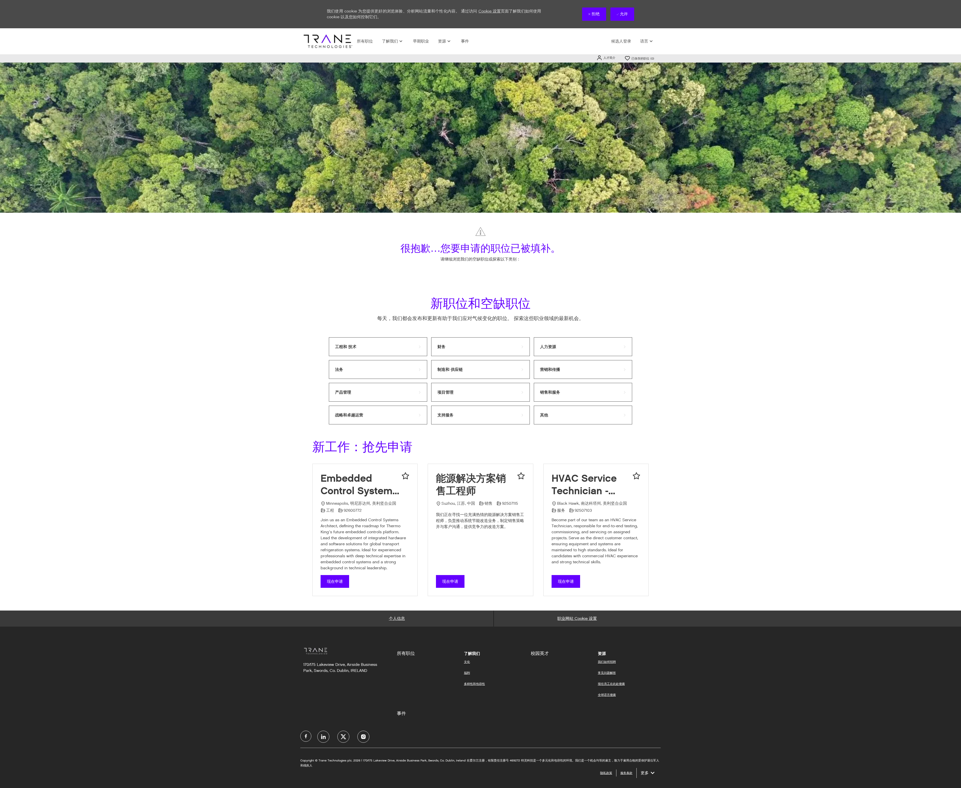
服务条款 (626, 773)
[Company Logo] (327, 41)
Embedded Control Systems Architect (359, 484)
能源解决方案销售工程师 (471, 484)
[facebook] (305, 736)
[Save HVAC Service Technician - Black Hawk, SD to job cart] (636, 476)
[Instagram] (363, 737)
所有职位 (365, 41)
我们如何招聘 (607, 662)
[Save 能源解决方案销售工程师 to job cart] (521, 476)
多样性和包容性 (474, 684)
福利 (467, 673)
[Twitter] (343, 737)
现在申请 (335, 581)
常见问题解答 (607, 673)
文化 (467, 662)
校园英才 (540, 653)
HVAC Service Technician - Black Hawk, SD (588, 484)
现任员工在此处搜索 (611, 684)
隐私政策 (606, 773)
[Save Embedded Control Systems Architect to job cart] (405, 476)
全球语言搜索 (607, 695)
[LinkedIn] (323, 737)
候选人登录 (621, 41)
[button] (605, 57)
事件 (465, 41)
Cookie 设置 (489, 11)
